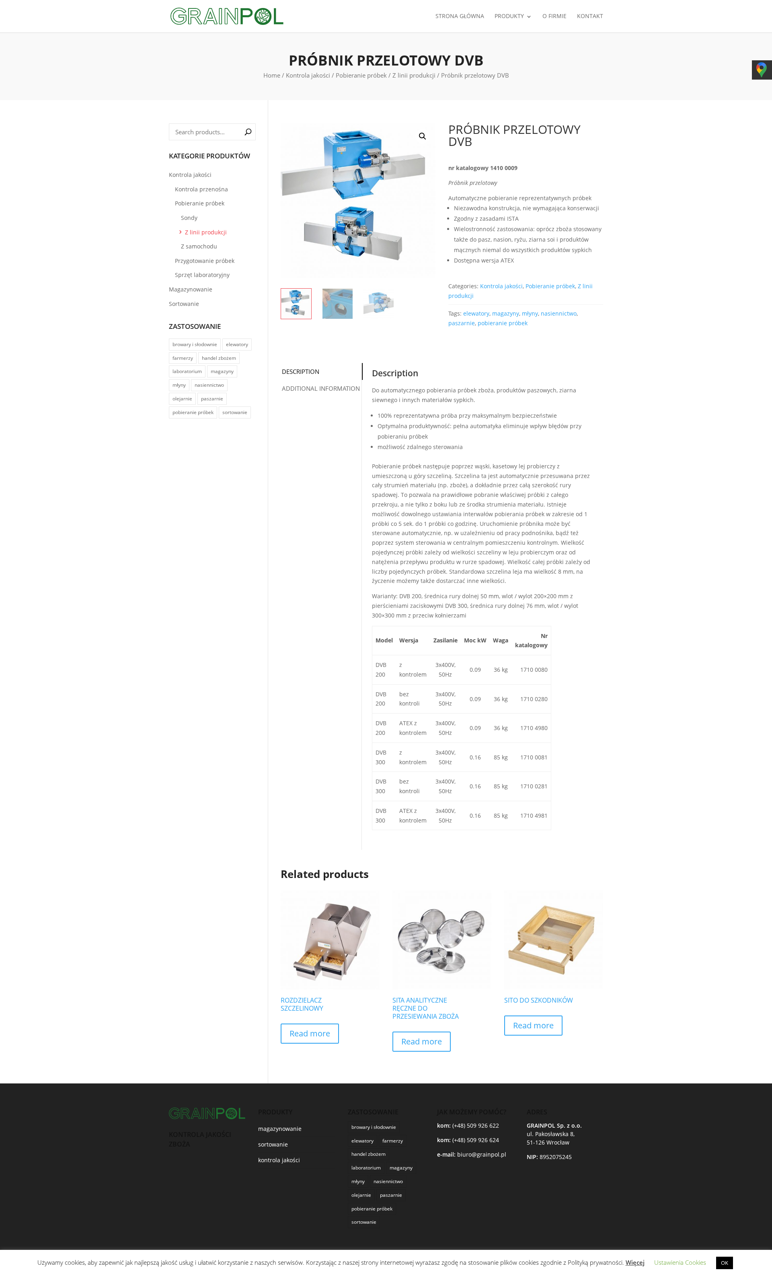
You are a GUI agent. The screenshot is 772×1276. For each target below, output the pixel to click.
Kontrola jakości (308, 75)
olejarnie (182, 398)
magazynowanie (280, 1128)
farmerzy (182, 358)
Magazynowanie (190, 289)
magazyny (505, 313)
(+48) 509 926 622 (475, 1125)
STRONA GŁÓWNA (459, 16)
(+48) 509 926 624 (475, 1140)
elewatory (476, 313)
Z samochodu (199, 246)
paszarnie (461, 323)
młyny (530, 313)
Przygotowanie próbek (204, 261)
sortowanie (234, 412)
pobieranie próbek (503, 323)
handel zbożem (219, 358)
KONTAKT (590, 16)
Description (300, 371)
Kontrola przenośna (201, 189)
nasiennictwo (559, 313)
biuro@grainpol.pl (481, 1154)
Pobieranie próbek (361, 75)
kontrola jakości (279, 1160)
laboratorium (187, 371)
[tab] (321, 371)
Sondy (189, 218)
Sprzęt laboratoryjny (202, 275)
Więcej (635, 1262)
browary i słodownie (194, 344)
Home (271, 75)
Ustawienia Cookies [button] (680, 1262)
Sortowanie (184, 304)
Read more (310, 1033)
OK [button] (724, 1262)
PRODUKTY (509, 16)
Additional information (321, 388)
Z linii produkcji (413, 75)
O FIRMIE (554, 16)
